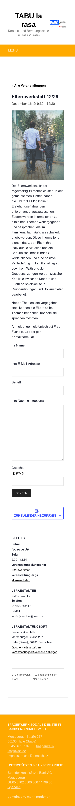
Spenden (14, 787)
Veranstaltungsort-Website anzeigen (34, 652)
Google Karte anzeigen (26, 647)
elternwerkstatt (21, 580)
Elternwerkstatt (21, 570)
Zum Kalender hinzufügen (35, 515)
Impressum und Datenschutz (28, 755)
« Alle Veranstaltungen (29, 85)
